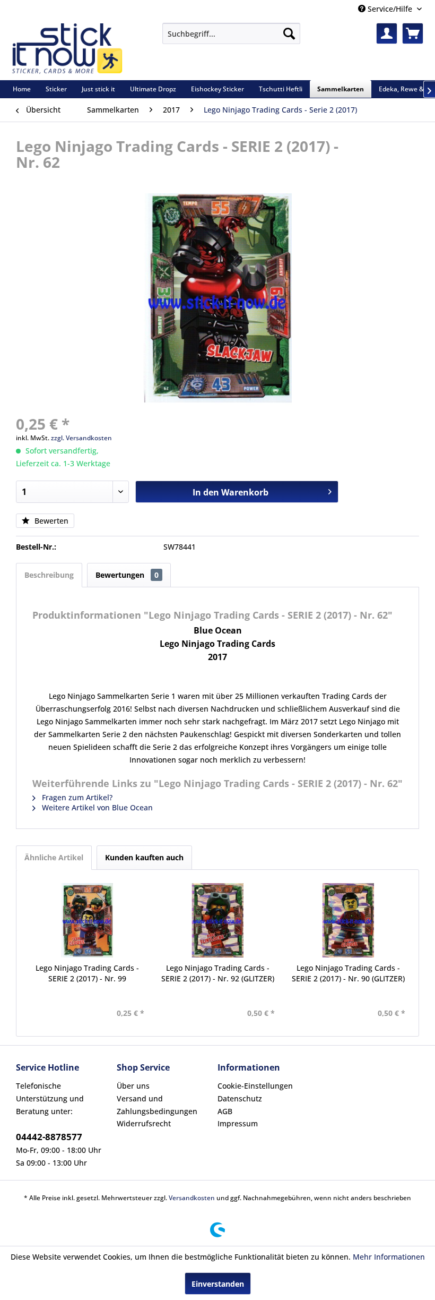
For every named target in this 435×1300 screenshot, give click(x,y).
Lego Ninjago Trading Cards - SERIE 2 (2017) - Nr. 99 (87, 973)
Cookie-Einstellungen (255, 1086)
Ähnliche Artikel (53, 857)
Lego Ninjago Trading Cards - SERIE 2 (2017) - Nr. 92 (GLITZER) (217, 973)
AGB (225, 1111)
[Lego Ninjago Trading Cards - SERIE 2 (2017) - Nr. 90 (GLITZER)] (348, 920)
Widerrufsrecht (144, 1123)
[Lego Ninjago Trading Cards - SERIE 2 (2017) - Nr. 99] (87, 920)
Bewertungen (127, 575)
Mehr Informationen (389, 1257)
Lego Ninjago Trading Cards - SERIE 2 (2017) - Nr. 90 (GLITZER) (348, 973)
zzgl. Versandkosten (81, 437)
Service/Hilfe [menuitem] (390, 9)
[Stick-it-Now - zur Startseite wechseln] (67, 49)
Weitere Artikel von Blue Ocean (96, 807)
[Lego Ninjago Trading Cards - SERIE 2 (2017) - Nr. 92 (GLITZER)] (217, 920)
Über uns (133, 1086)
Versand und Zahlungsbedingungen (157, 1104)
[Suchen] (289, 33)
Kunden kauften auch (144, 857)
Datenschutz (240, 1098)
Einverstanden (218, 1284)
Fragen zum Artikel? (76, 797)
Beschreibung (49, 575)
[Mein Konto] (386, 33)
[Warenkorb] (412, 33)
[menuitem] (231, 33)
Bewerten (50, 521)
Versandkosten (192, 1197)
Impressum (238, 1123)
